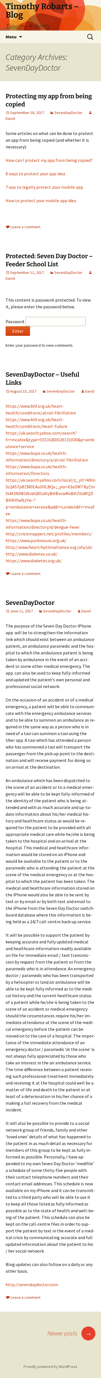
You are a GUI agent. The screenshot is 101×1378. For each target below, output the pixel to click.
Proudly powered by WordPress (50, 1366)
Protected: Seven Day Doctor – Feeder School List (49, 260)
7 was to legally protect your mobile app (44, 187)
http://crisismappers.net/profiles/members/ (49, 534)
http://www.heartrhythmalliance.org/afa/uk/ (49, 547)
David (89, 391)
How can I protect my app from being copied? (49, 160)
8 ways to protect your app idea (35, 173)
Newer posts (69, 1333)
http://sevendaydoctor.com (32, 1284)
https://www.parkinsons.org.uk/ (36, 540)
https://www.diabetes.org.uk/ (34, 560)
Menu (11, 36)
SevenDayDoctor (68, 112)
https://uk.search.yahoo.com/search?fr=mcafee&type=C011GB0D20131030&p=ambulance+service (50, 439)
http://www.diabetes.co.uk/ (32, 554)
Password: (16, 321)
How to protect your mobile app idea (41, 200)
